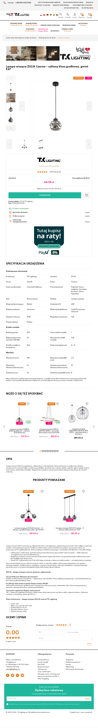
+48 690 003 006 (23, 3)
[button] (11, 78)
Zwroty (68, 664)
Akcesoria (83, 24)
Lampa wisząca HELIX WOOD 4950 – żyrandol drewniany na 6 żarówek (49, 431)
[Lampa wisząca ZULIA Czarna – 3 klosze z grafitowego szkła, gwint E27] (24, 144)
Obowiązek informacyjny (75, 669)
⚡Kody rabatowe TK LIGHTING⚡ (82, 5)
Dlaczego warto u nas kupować (49, 674)
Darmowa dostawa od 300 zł (48, 676)
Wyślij (89, 644)
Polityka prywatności (73, 662)
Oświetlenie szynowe (50, 25)
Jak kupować (42, 669)
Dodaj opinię (56, 172)
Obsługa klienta (44, 654)
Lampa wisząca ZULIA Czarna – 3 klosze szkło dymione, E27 (70, 529)
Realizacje (89, 2)
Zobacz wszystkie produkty (49, 166)
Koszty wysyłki (43, 662)
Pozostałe (70, 654)
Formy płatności (43, 660)
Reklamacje (70, 667)
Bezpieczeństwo (43, 667)
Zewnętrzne (31, 24)
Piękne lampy (67, 30)
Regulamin (69, 660)
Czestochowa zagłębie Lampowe (49, 2)
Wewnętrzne (16, 24)
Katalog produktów (71, 8)
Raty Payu (41, 664)
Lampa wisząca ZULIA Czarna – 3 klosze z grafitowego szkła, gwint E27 (28, 529)
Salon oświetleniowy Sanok (73, 2)
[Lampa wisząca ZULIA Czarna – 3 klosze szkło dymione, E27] (41, 144)
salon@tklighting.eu (13, 669)
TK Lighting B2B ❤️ (87, 8)
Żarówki (30, 30)
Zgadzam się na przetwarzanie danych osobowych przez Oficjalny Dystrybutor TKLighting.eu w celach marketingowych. (45, 704)
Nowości (55, 31)
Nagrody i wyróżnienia (61, 5)
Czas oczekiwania (44, 671)
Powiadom (44, 195)
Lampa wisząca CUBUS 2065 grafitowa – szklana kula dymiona (19, 431)
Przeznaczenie (69, 25)
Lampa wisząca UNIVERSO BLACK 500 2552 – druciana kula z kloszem (78, 431)
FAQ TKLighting (43, 679)
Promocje (43, 30)
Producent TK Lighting (42, 5)
